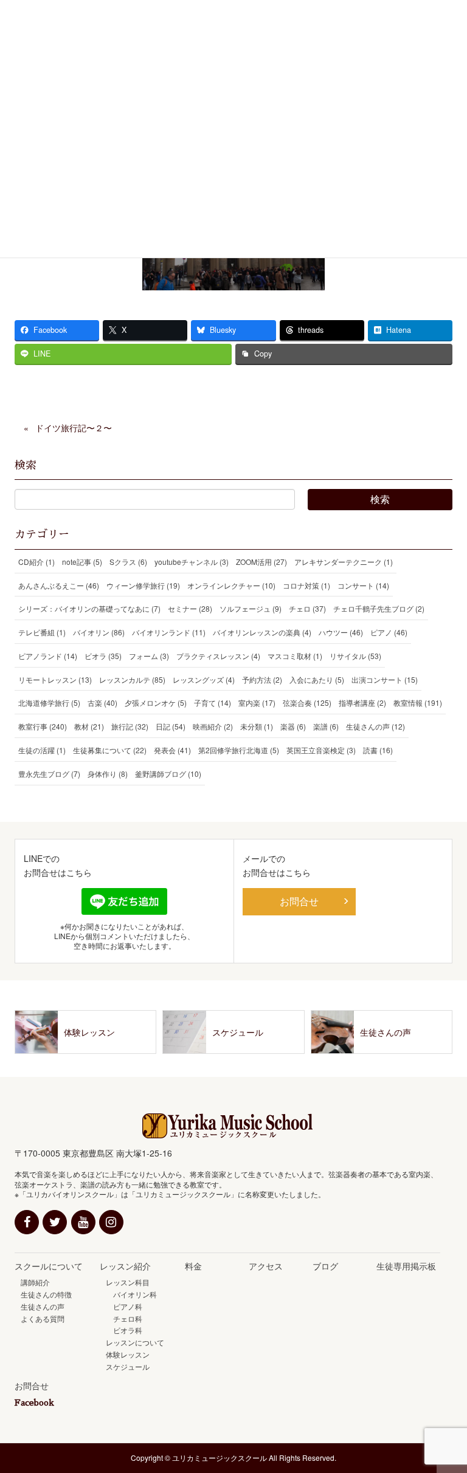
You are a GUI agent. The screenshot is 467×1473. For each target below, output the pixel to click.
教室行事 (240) (42, 726)
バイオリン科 (131, 1294)
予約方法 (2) (262, 679)
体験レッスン (128, 1354)
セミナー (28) (190, 608)
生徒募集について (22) (110, 750)
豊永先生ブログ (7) (49, 773)
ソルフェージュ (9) (251, 608)
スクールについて (49, 1266)
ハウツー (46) (341, 632)
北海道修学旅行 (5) (49, 702)
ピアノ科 (124, 1306)
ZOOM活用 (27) (261, 561)
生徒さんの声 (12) (375, 726)
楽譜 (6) (326, 726)
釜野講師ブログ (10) (168, 773)
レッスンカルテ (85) (132, 679)
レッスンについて (135, 1342)
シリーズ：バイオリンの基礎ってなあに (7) (89, 608)
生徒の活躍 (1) (42, 750)
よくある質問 (42, 1318)
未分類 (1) (256, 726)
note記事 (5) (82, 561)
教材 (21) (89, 726)
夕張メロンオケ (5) (156, 702)
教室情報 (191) (417, 702)
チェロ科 (124, 1318)
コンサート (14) (363, 585)
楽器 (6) (293, 726)
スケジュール (128, 1366)
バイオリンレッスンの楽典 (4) (262, 632)
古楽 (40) (102, 702)
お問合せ (299, 901)
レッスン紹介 (125, 1266)
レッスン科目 (128, 1282)
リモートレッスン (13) (55, 679)
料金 (193, 1266)
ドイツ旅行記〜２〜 (73, 428)
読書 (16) (378, 750)
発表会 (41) (172, 750)
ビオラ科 (124, 1330)
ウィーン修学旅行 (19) (143, 585)
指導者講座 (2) (362, 702)
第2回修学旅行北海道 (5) (238, 750)
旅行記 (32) (129, 726)
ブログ (325, 1266)
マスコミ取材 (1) (295, 656)
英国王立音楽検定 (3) (321, 750)
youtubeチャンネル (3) (191, 561)
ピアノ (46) (388, 632)
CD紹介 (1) (36, 561)
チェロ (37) (307, 608)
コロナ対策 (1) (306, 585)
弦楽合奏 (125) (307, 702)
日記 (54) (170, 726)
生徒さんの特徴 (46, 1294)
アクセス (266, 1266)
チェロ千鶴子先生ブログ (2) (378, 608)
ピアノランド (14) (47, 656)
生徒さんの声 (42, 1306)
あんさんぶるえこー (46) (58, 585)
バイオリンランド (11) (169, 632)
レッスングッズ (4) (204, 679)
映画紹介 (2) (213, 726)
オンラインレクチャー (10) (231, 585)
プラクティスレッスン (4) (218, 656)
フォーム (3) (149, 656)
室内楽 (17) (256, 702)
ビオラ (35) (103, 656)
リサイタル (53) (355, 656)
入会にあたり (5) (316, 679)
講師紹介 (35, 1282)
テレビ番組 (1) (42, 632)
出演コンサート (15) (384, 679)
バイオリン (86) (99, 632)
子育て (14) (212, 702)
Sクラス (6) (128, 561)
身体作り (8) (108, 773)
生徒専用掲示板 (406, 1266)
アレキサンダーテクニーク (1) (343, 561)
